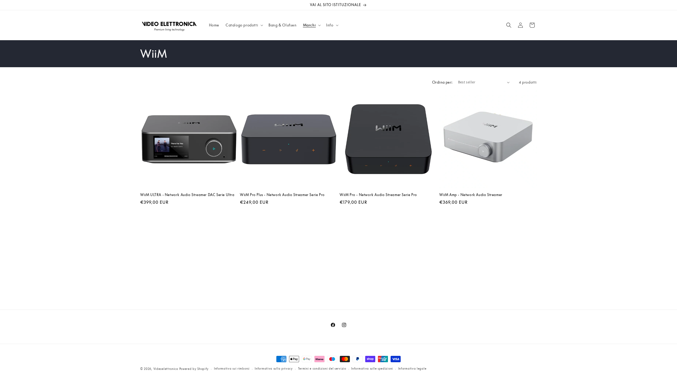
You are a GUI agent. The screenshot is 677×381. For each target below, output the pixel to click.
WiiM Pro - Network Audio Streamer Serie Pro (378, 195)
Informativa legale (412, 368)
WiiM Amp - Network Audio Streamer (470, 195)
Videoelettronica (165, 368)
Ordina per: (442, 82)
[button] (243, 25)
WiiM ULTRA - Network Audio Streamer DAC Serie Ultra (187, 195)
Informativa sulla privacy (274, 368)
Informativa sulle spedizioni (372, 368)
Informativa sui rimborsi (232, 368)
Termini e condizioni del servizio (322, 368)
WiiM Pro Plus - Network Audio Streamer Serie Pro (282, 195)
